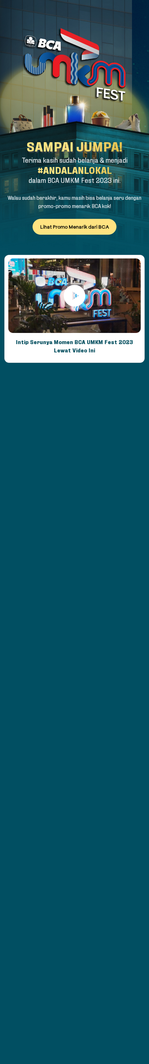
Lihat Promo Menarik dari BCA (74, 227)
